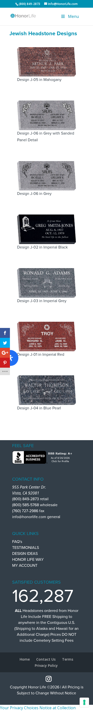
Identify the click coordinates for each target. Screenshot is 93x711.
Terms (67, 659)
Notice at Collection (57, 708)
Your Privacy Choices (19, 708)
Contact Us (46, 659)
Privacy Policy (46, 665)
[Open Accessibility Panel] (10, 358)
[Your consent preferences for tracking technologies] (84, 702)
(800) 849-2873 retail (30, 499)
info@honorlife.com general (36, 516)
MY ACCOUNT (24, 565)
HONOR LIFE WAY (28, 559)
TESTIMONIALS (25, 547)
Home (25, 659)
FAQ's (17, 541)
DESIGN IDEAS (25, 553)
